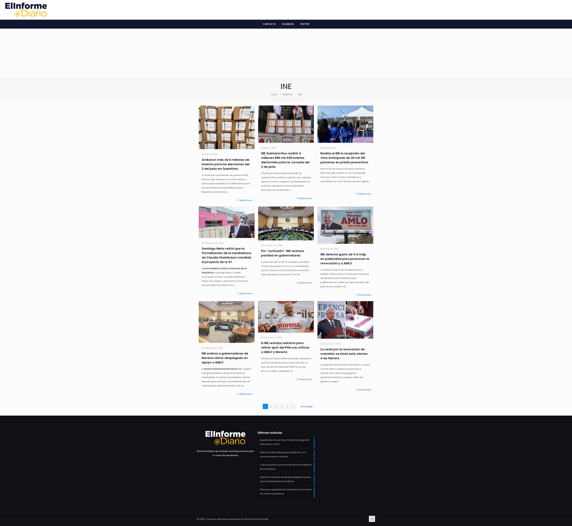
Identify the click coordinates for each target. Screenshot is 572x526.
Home (274, 94)
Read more (246, 200)
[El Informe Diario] (26, 10)
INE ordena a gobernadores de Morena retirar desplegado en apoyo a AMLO (225, 357)
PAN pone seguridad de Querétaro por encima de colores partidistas (285, 491)
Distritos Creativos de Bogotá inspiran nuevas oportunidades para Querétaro (285, 479)
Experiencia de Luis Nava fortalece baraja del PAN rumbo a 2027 (284, 442)
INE (300, 94)
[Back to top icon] (372, 519)
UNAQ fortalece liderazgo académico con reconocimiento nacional (283, 454)
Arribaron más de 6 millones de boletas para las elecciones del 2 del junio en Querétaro (226, 164)
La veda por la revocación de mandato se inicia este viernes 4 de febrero (344, 353)
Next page (306, 406)
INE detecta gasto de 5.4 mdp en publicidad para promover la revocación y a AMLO (344, 258)
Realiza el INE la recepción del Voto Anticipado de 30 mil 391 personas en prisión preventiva (344, 157)
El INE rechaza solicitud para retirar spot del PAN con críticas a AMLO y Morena (285, 347)
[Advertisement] (286, 55)
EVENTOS (288, 94)
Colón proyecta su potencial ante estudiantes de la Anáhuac (286, 466)
